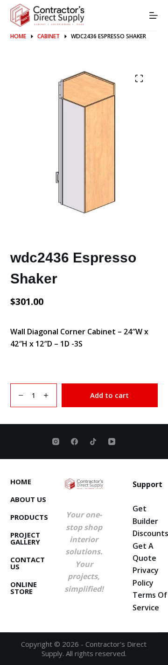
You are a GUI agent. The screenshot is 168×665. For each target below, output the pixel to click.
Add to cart (109, 395)
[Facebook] (74, 441)
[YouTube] (111, 441)
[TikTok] (93, 441)
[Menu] (153, 15)
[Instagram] (55, 441)
